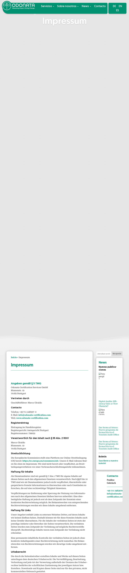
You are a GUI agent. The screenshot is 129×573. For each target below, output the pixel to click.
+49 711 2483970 (115, 490)
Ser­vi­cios (46, 6)
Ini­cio (14, 357)
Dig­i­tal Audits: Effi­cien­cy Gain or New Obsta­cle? (108, 403)
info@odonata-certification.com (34, 415)
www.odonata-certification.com (32, 418)
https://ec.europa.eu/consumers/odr (40, 461)
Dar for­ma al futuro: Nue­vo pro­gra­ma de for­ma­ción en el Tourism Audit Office (109, 431)
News (85, 6)
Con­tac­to (100, 6)
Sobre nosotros (66, 6)
